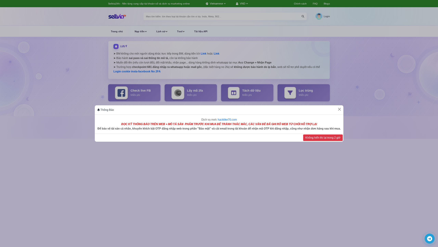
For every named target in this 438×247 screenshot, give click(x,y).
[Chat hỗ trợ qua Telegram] (430, 239)
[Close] (339, 109)
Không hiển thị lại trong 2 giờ (322, 137)
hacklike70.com (227, 119)
